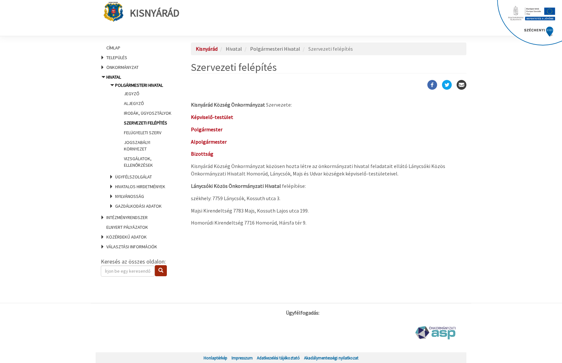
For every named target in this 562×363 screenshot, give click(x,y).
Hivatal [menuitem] (138, 141)
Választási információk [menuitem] (131, 247)
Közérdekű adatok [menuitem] (126, 237)
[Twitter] (447, 85)
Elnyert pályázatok (127, 227)
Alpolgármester (209, 141)
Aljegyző (134, 103)
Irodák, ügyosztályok (147, 113)
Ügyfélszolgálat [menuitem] (133, 177)
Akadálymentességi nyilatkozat (331, 357)
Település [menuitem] (116, 57)
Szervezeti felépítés (145, 123)
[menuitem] (138, 48)
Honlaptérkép (215, 357)
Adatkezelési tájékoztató (278, 357)
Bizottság (202, 153)
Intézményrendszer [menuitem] (127, 217)
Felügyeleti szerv (142, 133)
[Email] (461, 85)
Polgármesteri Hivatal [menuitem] (143, 125)
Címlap (113, 48)
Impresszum (242, 357)
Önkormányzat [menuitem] (122, 67)
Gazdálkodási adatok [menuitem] (138, 206)
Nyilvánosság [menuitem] (129, 196)
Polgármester (206, 129)
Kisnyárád (155, 12)
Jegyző (131, 94)
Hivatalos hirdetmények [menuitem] (140, 186)
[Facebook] (432, 85)
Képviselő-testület (212, 117)
